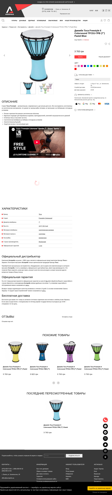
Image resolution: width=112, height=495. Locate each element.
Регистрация (70, 471)
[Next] (58, 382)
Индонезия (42, 242)
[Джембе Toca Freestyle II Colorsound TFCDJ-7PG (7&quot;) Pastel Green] (94, 66)
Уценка (101, 469)
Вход (67, 469)
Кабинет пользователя (75, 464)
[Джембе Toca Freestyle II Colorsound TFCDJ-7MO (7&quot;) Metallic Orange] (107, 66)
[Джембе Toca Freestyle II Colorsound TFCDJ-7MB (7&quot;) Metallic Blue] (91, 66)
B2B (96, 10)
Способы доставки (85, 74)
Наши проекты (99, 479)
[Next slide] (69, 55)
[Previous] (53, 382)
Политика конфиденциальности (46, 481)
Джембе (31, 27)
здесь (27, 285)
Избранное (69, 474)
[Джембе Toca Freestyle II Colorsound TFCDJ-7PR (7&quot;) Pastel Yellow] (101, 66)
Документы (97, 481)
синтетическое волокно (46, 230)
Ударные (5, 27)
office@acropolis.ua (8, 478)
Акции (96, 469)
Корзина (68, 476)
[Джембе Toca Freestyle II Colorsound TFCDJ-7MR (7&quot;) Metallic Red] (75, 69)
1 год (40, 245)
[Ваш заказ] (101, 20)
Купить (80, 57)
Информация (41, 464)
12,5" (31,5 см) (43, 226)
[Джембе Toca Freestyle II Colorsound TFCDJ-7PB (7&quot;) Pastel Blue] (88, 66)
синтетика (42, 234)
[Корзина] (109, 20)
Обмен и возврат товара (44, 471)
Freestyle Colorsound (45, 218)
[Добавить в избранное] (106, 44)
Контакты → (6, 464)
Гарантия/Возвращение (85, 110)
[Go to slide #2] (46, 88)
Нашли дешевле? (104, 57)
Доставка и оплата (42, 474)
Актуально (98, 464)
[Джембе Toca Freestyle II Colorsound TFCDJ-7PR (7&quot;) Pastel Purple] (82, 66)
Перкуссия (12, 27)
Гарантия (39, 476)
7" (39, 222)
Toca (40, 214)
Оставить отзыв (67, 317)
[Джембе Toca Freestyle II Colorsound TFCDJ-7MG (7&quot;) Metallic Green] (98, 66)
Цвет (76, 63)
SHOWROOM (48, 9)
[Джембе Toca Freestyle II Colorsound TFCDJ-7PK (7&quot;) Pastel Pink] (75, 66)
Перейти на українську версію (100, 488)
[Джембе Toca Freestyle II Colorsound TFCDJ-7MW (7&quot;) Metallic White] (79, 69)
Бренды (96, 476)
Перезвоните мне (65, 13)
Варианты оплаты (84, 94)
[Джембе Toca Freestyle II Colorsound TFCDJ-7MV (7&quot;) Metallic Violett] (79, 66)
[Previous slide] (4, 55)
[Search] (3, 20)
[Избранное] (105, 20)
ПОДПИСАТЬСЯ (74, 455)
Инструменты (22, 27)
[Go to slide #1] (28, 88)
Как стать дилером (42, 469)
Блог (91, 10)
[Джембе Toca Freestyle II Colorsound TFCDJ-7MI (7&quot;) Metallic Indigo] (85, 66)
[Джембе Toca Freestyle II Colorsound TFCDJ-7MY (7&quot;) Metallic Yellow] (104, 66)
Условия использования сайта (46, 479)
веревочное (43, 238)
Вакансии (97, 474)
